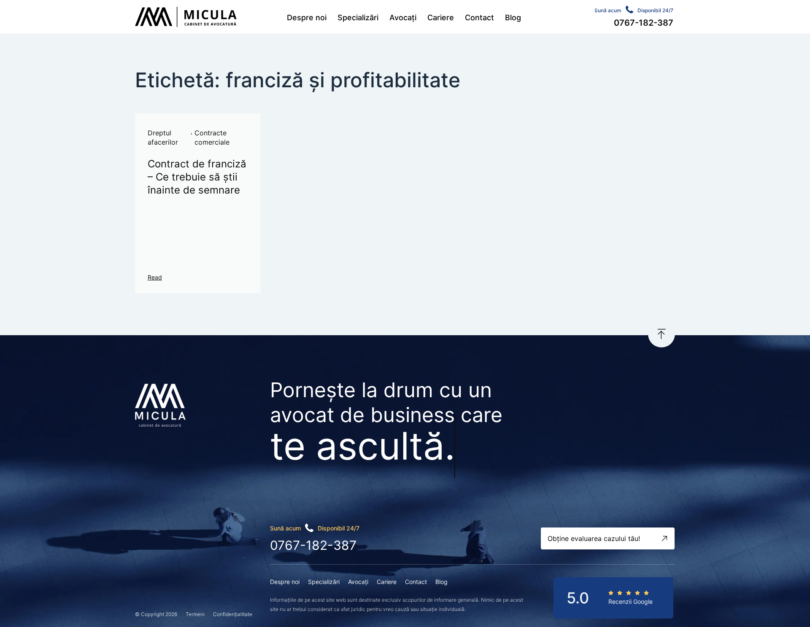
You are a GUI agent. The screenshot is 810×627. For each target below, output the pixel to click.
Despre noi (307, 17)
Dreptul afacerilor (163, 137)
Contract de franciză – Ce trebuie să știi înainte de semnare (197, 177)
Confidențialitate (232, 614)
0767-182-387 (313, 545)
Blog (513, 17)
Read (155, 277)
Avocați (402, 17)
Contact (479, 17)
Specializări (358, 17)
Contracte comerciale (212, 137)
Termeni (195, 614)
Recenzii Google (630, 601)
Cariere (440, 17)
